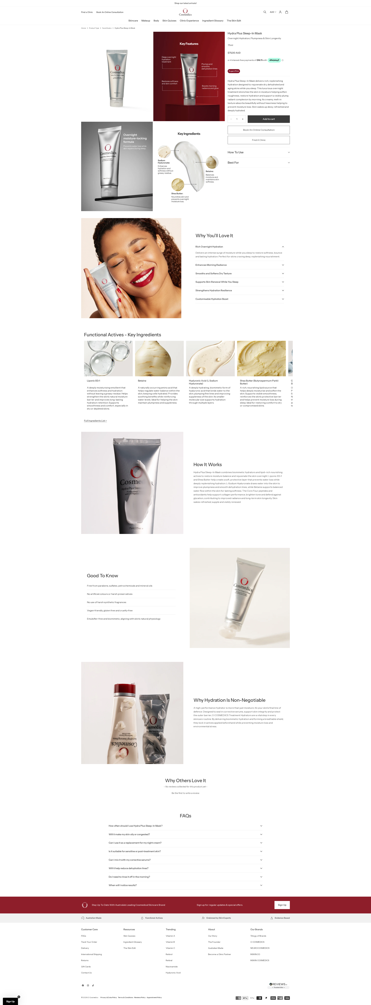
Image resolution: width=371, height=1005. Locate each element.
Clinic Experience (189, 20)
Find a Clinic (87, 12)
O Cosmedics (93, 997)
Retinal (169, 960)
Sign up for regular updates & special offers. (220, 904)
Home (83, 28)
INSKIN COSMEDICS (259, 960)
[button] (185, 793)
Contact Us (86, 972)
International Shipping (91, 954)
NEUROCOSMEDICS (260, 948)
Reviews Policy (140, 997)
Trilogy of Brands (258, 936)
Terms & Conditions (125, 997)
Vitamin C (170, 948)
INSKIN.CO (255, 954)
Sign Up (282, 904)
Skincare (133, 20)
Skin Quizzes (169, 20)
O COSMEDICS (257, 942)
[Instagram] (88, 985)
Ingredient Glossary (212, 20)
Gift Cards (86, 966)
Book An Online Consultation (109, 12)
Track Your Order (89, 942)
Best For (233, 162)
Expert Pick (234, 71)
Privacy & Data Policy (108, 997)
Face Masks (106, 28)
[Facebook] (83, 985)
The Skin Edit (234, 20)
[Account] (280, 12)
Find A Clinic (259, 140)
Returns (84, 960)
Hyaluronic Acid (173, 972)
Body (156, 20)
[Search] (265, 12)
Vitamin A (170, 936)
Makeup (145, 20)
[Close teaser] (18, 996)
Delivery (85, 948)
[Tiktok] (93, 985)
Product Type (94, 28)
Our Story (212, 936)
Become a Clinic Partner (219, 954)
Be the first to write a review (185, 793)
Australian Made (215, 948)
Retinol (169, 954)
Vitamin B (170, 942)
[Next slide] (284, 377)
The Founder (214, 942)
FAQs (83, 936)
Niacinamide (172, 966)
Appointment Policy (154, 997)
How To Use (235, 152)
